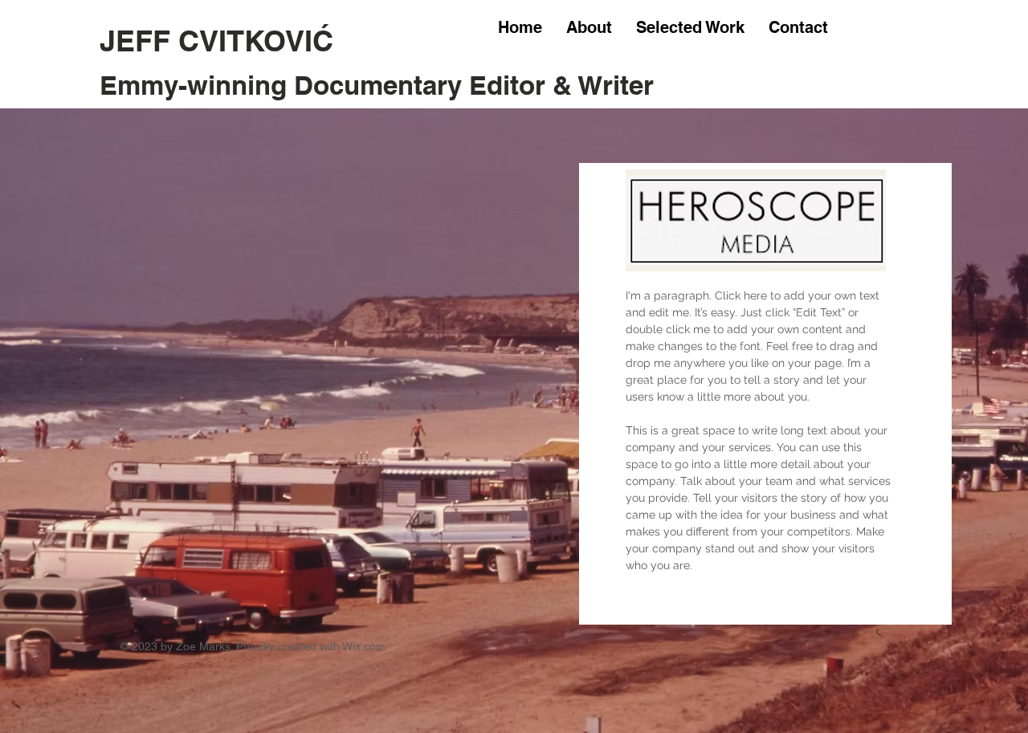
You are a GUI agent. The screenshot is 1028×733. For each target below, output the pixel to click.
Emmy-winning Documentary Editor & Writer (377, 85)
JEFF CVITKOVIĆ (220, 40)
